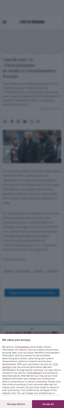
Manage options (16, 404)
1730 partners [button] (22, 346)
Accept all (48, 404)
